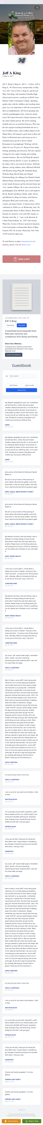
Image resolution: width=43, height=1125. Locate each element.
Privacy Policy (16, 1116)
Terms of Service (27, 1116)
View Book (10, 325)
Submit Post (21, 390)
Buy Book (22, 325)
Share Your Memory (14, 355)
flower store (26, 244)
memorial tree (27, 241)
